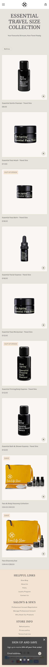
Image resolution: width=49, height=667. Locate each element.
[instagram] (24, 659)
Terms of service (24, 634)
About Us (24, 584)
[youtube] (28, 659)
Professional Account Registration (24, 607)
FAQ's (24, 588)
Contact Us (24, 595)
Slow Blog (24, 580)
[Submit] (39, 653)
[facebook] (21, 659)
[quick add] (43, 96)
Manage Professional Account (24, 611)
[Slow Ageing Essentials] (24, 4)
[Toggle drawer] (3, 5)
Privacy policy (24, 630)
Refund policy (24, 626)
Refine (7, 49)
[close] (44, 639)
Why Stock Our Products (24, 615)
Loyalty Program (24, 591)
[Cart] (45, 4)
